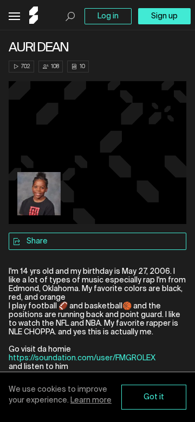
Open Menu (14, 16)
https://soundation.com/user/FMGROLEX (82, 358)
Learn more (91, 400)
